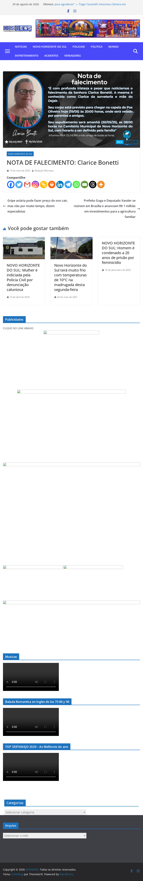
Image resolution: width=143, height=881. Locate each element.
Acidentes (51, 55)
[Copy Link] (43, 184)
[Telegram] (68, 184)
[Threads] (92, 184)
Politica (96, 46)
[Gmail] (27, 184)
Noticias (21, 46)
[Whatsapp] (76, 184)
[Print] (51, 184)
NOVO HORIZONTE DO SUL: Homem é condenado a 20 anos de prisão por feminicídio (118, 253)
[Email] (84, 184)
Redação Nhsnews (44, 170)
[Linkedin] (60, 184)
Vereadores (72, 55)
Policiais (79, 46)
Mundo (113, 46)
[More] (101, 184)
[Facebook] (11, 184)
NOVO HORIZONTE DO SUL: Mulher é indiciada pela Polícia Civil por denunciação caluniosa (23, 277)
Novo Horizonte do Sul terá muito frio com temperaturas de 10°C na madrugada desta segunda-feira (70, 277)
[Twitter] (19, 184)
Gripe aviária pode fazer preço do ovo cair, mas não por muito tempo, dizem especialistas (37, 205)
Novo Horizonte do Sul (50, 46)
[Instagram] (35, 184)
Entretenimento (26, 55)
